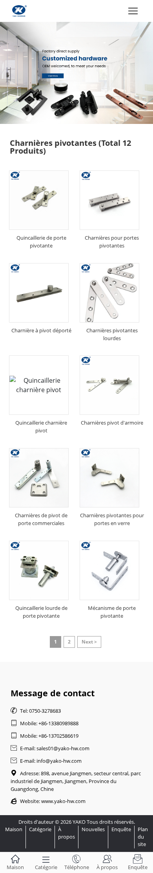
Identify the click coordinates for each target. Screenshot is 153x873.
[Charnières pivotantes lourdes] (109, 293)
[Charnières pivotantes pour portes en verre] (109, 477)
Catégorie (40, 829)
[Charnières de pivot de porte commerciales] (38, 477)
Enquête (121, 829)
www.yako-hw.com (63, 801)
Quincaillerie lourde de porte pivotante (41, 611)
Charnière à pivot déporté (41, 330)
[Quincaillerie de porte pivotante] (38, 200)
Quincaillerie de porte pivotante (41, 241)
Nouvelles (93, 829)
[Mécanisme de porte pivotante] (109, 570)
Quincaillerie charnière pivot (41, 426)
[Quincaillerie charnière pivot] (38, 385)
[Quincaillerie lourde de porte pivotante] (38, 570)
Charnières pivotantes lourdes (112, 334)
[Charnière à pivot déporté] (38, 293)
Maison (13, 829)
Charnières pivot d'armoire (112, 422)
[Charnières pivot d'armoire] (109, 385)
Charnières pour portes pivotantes (112, 241)
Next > (89, 641)
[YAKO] (76, 73)
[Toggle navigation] (133, 11)
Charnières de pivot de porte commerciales (41, 519)
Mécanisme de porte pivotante (112, 611)
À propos (66, 833)
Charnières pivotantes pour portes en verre (112, 519)
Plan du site (143, 837)
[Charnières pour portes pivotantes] (109, 200)
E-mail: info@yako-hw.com (46, 760)
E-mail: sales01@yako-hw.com (50, 748)
